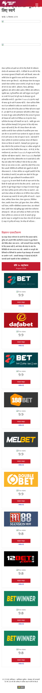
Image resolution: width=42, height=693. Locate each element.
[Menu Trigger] (37, 5)
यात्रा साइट (21, 302)
